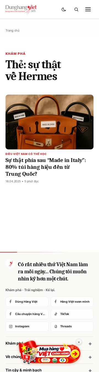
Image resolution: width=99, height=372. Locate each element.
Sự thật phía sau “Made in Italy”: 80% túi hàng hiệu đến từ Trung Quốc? (46, 167)
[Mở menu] (88, 9)
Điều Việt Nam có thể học (26, 153)
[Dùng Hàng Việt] (10, 263)
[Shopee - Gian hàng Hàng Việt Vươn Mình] (49, 352)
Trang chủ (12, 30)
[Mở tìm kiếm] (76, 9)
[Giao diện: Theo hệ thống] (64, 9)
